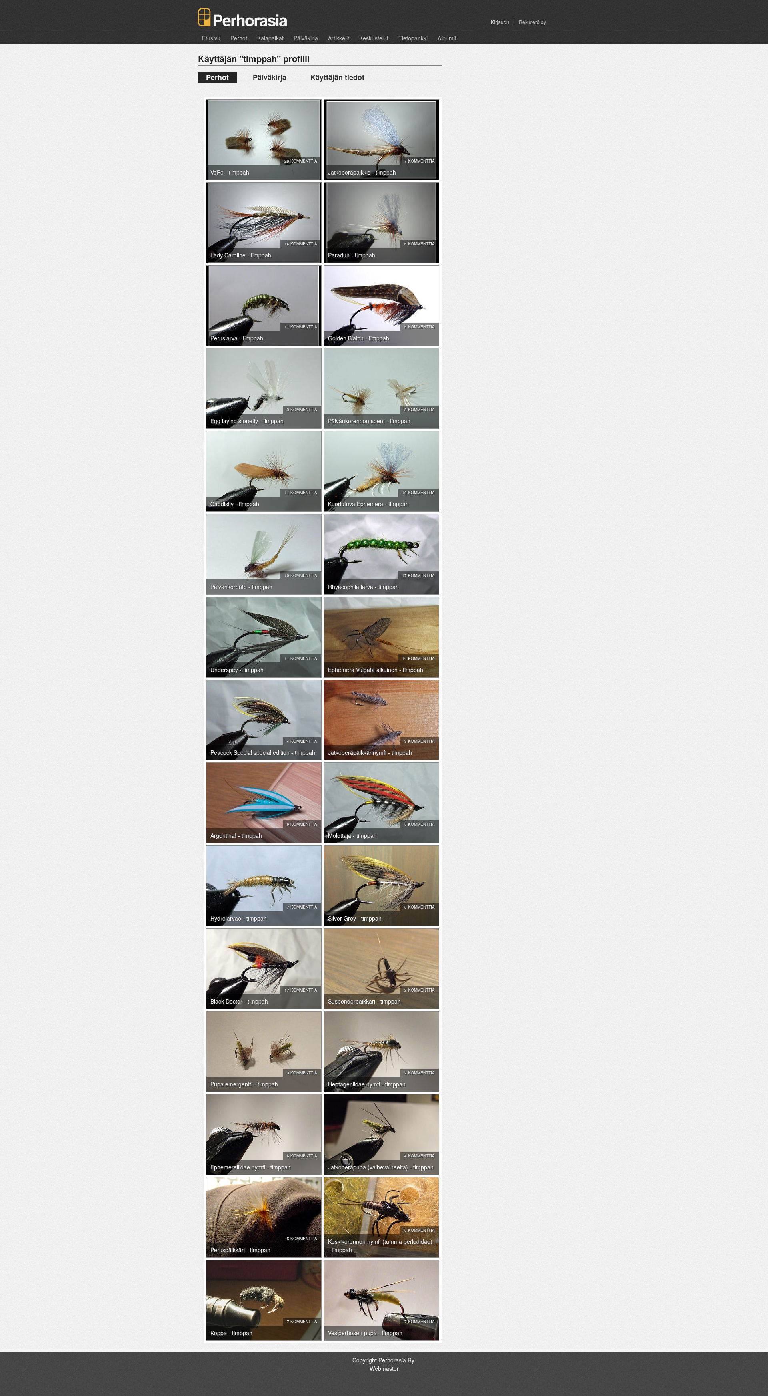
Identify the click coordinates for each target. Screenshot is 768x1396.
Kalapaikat (270, 38)
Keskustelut (373, 38)
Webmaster (384, 1368)
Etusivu (211, 38)
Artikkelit (338, 38)
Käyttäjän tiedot (337, 77)
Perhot (238, 38)
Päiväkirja (306, 38)
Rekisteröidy (532, 21)
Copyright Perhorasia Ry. (384, 1360)
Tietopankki (413, 38)
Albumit (447, 38)
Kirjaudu (500, 21)
